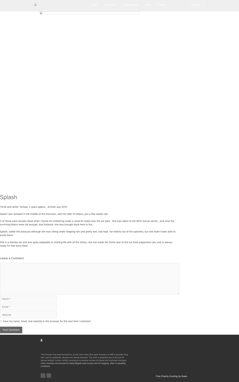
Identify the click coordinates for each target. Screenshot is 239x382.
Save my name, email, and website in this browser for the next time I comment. (47, 321)
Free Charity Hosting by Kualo (171, 376)
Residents (110, 4)
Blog (147, 4)
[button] (196, 4)
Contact (161, 4)
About (94, 4)
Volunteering (130, 4)
